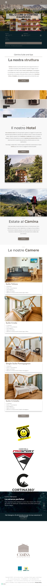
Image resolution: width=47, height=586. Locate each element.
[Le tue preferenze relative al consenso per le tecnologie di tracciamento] (3, 584)
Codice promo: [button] (8, 45)
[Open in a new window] (23, 445)
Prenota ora (23, 518)
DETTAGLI (23, 238)
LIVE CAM (23, 80)
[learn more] (23, 282)
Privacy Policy (38, 582)
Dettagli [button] (5, 98)
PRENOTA (23, 20)
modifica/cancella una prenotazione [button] (17, 45)
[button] (14, 35)
